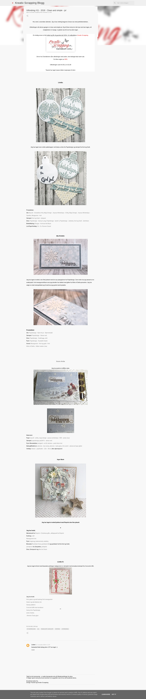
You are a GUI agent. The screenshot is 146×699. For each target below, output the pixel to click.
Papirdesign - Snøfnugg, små (38, 338)
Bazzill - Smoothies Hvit (36, 212)
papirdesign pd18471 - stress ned (42, 440)
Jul (38, 629)
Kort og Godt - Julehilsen (81, 221)
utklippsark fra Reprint (57, 533)
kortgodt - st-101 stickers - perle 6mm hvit (50, 443)
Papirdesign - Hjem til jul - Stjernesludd (40, 332)
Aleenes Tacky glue (32, 615)
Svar (33, 650)
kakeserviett (39, 541)
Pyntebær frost (36, 544)
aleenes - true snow (43, 446)
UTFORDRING (65, 629)
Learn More (106, 694)
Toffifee (57, 629)
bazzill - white (34, 438)
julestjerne (29, 546)
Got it (114, 694)
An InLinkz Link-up (32, 626)
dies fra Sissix (43, 549)
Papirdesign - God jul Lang (38, 221)
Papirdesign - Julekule (67, 221)
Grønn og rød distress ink (33, 602)
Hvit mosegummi (47, 599)
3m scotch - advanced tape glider (72, 446)
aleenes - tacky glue (56, 446)
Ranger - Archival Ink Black (43, 223)
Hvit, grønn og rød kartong (34, 599)
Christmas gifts (45, 533)
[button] (27, 16)
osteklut (45, 541)
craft (33, 536)
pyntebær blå (45, 544)
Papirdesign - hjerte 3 (53, 221)
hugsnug (32, 541)
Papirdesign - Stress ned (39, 335)
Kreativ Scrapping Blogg (29, 2)
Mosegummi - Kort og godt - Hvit (40, 343)
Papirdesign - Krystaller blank (38, 341)
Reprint (37, 533)
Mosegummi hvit (31, 538)
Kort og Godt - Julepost (39, 218)
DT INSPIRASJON (31, 629)
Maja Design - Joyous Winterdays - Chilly (56, 212)
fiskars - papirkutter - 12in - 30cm (41, 448)
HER (65, 59)
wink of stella (30, 613)
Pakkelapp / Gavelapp (47, 629)
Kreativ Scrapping (82, 35)
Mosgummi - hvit (36, 215)
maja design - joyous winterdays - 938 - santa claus (54, 438)
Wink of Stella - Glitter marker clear (36, 346)
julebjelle (44, 546)
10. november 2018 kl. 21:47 (43, 644)
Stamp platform (30, 604)
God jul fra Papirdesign (33, 610)
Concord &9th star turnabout (34, 607)
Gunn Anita (60, 361)
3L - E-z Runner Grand (44, 226)
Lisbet (33, 644)
